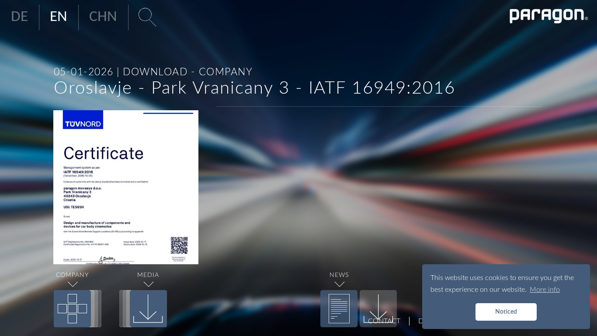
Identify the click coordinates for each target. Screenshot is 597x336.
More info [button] (545, 289)
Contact (384, 321)
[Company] (72, 308)
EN (58, 17)
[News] (339, 308)
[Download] (378, 308)
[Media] (148, 308)
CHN (103, 17)
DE (19, 17)
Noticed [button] (506, 311)
